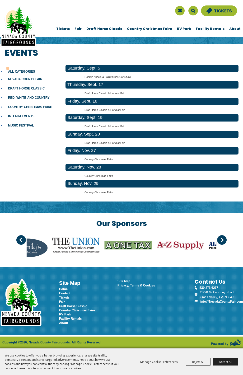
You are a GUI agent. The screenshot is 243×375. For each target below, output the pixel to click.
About (235, 29)
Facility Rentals (210, 29)
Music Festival (21, 125)
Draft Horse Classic (104, 29)
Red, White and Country (29, 97)
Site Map (123, 281)
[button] (21, 240)
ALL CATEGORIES (21, 71)
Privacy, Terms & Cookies (136, 285)
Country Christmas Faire (149, 29)
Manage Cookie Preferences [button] (159, 362)
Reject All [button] (198, 362)
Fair (78, 29)
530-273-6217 (209, 288)
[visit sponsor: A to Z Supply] (167, 246)
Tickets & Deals (212, 7)
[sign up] (180, 10)
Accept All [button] (225, 362)
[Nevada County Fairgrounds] (18, 27)
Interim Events (21, 116)
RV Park (184, 29)
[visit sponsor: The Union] (63, 246)
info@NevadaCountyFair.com (221, 301)
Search (193, 10)
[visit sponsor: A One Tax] (115, 246)
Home (63, 289)
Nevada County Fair (25, 79)
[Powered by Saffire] (235, 342)
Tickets (63, 29)
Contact (64, 293)
